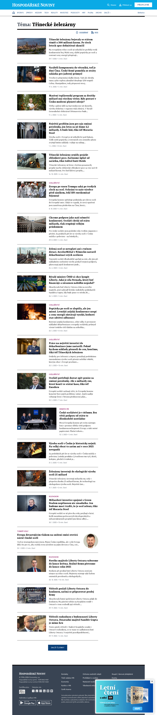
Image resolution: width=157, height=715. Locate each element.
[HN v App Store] (44, 702)
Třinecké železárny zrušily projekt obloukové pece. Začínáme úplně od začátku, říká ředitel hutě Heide (69, 158)
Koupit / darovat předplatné (122, 674)
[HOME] (14, 13)
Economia (65, 682)
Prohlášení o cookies (90, 678)
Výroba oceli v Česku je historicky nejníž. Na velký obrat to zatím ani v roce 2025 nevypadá (72, 447)
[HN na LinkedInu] (44, 691)
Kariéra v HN (66, 685)
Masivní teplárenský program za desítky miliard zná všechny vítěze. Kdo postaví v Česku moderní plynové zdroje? (72, 99)
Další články (57, 647)
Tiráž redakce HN (67, 678)
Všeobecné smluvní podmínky (94, 685)
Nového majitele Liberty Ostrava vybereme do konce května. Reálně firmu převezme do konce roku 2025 (73, 564)
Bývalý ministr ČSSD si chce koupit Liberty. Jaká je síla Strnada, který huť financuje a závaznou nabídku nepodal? (71, 280)
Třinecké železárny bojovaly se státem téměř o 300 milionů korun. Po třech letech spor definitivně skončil (71, 43)
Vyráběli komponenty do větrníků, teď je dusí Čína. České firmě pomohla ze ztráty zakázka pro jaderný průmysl (72, 71)
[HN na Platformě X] (33, 691)
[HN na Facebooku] (37, 691)
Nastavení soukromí (90, 682)
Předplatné (143, 5)
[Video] (19, 428)
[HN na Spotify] (48, 691)
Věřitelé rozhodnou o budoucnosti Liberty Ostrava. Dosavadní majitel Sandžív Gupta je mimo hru (73, 620)
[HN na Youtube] (51, 691)
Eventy (114, 678)
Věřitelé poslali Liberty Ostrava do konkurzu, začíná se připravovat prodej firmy (71, 592)
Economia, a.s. (34, 677)
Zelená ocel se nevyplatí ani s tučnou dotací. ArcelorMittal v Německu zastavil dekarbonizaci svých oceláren (72, 252)
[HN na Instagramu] (40, 691)
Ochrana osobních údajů (92, 674)
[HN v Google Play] (27, 702)
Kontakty (64, 674)
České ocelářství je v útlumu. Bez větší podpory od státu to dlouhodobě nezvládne (78, 416)
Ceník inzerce (66, 689)
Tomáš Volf (22, 531)
